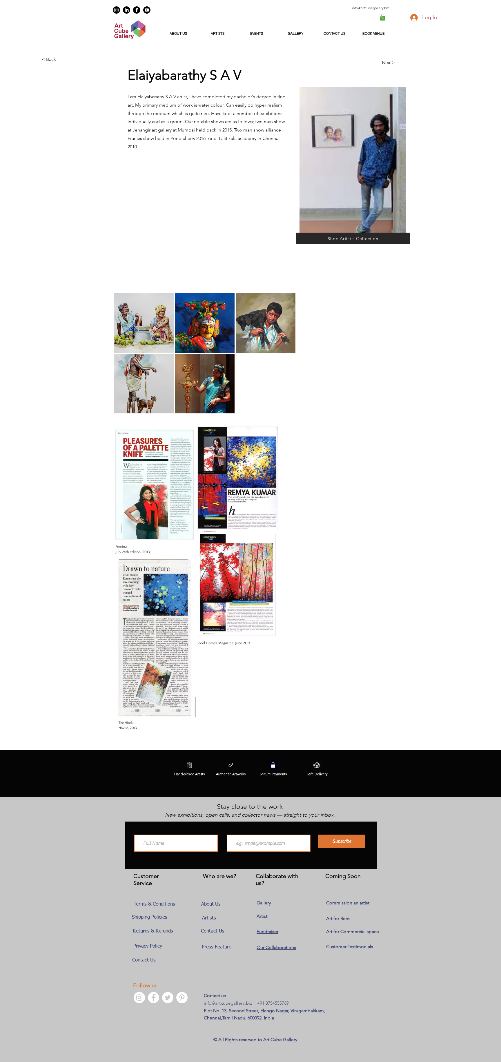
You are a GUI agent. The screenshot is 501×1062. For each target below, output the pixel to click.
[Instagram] (116, 10)
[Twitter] (167, 997)
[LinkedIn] (126, 10)
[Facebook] (136, 10)
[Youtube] (146, 10)
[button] (383, 17)
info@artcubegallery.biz (228, 1003)
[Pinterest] (182, 997)
